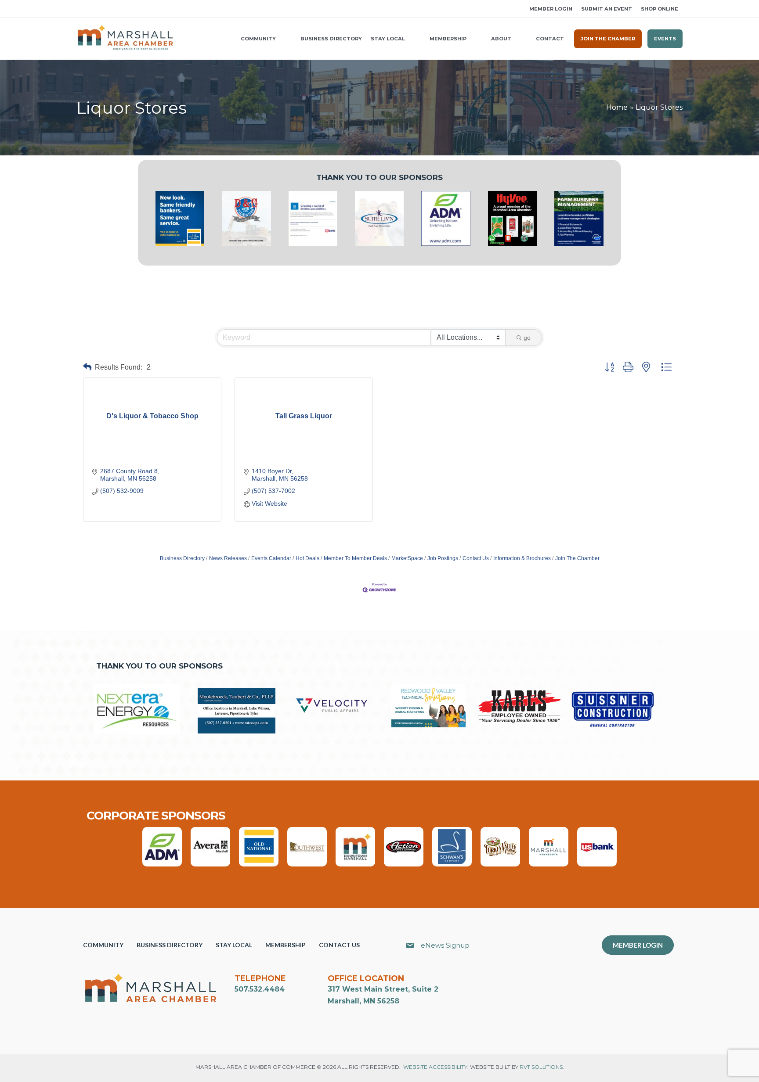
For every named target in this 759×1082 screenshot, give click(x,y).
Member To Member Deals (355, 558)
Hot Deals (307, 558)
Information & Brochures (522, 558)
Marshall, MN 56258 (363, 1001)
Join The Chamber (577, 558)
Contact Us (476, 558)
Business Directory (182, 558)
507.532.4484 (260, 989)
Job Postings (442, 558)
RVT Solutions (541, 1067)
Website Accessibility (435, 1067)
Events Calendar (271, 558)
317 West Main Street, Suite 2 (383, 989)
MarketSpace (407, 558)
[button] (79, 9)
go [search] (527, 337)
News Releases (228, 558)
